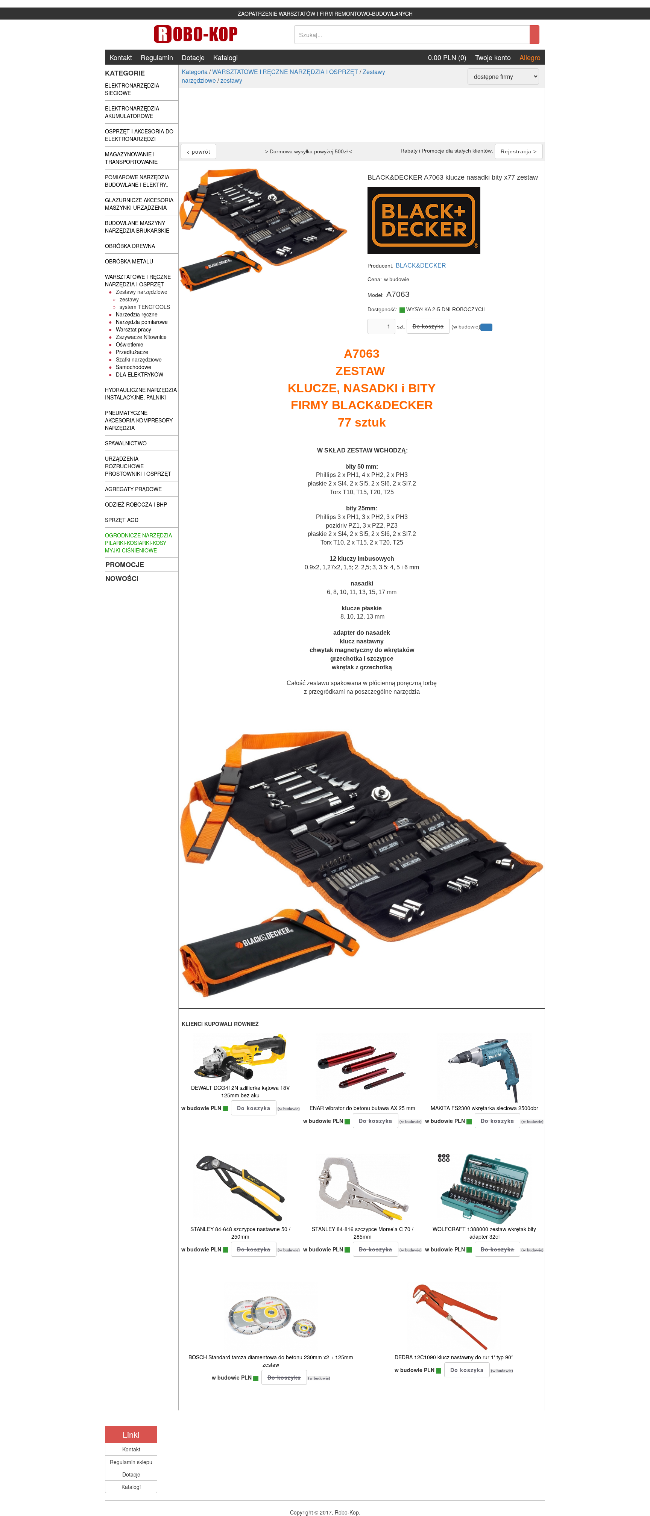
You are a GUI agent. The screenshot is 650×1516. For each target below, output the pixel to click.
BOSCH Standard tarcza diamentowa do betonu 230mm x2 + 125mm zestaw (270, 1360)
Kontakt (120, 57)
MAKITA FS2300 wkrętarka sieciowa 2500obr (484, 1108)
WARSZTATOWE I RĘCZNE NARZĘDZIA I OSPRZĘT (285, 71)
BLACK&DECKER (421, 265)
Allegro (530, 57)
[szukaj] (534, 34)
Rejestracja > (519, 151)
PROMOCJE (124, 564)
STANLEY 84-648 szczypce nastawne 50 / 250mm (240, 1232)
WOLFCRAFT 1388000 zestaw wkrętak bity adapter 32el (484, 1232)
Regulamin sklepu (131, 1462)
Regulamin (157, 57)
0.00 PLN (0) (447, 57)
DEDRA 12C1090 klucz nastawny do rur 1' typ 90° (454, 1357)
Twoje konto (493, 57)
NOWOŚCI (121, 578)
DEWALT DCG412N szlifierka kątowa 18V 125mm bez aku (240, 1091)
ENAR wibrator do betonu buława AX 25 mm (362, 1108)
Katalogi (225, 57)
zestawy (231, 80)
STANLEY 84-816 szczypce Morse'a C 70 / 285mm (362, 1232)
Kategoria (195, 71)
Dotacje (193, 57)
